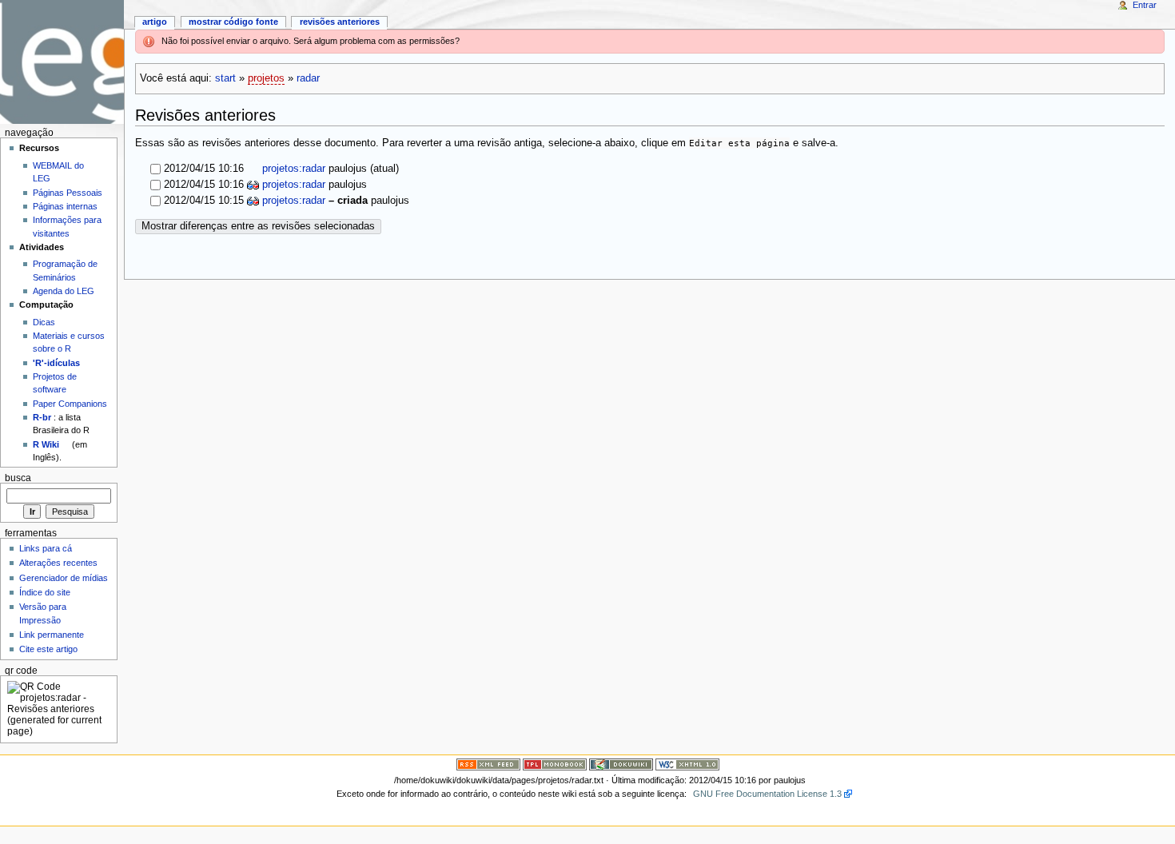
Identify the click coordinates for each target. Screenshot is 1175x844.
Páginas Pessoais (67, 192)
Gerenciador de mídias (63, 578)
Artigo (154, 21)
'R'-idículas (56, 363)
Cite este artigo (48, 649)
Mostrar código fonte (233, 21)
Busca (18, 478)
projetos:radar (292, 168)
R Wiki (46, 444)
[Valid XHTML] (687, 764)
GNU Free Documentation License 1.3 (767, 793)
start (225, 78)
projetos (266, 78)
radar (308, 78)
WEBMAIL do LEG (58, 172)
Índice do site (44, 592)
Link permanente (51, 634)
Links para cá (45, 548)
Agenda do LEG (63, 291)
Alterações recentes (58, 562)
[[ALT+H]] (62, 62)
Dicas (44, 322)
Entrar (1145, 5)
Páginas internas (65, 206)
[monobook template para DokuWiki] (555, 764)
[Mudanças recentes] (488, 764)
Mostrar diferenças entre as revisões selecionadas (258, 226)
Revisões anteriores (340, 21)
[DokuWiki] (621, 764)
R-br (42, 417)
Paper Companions (70, 403)
